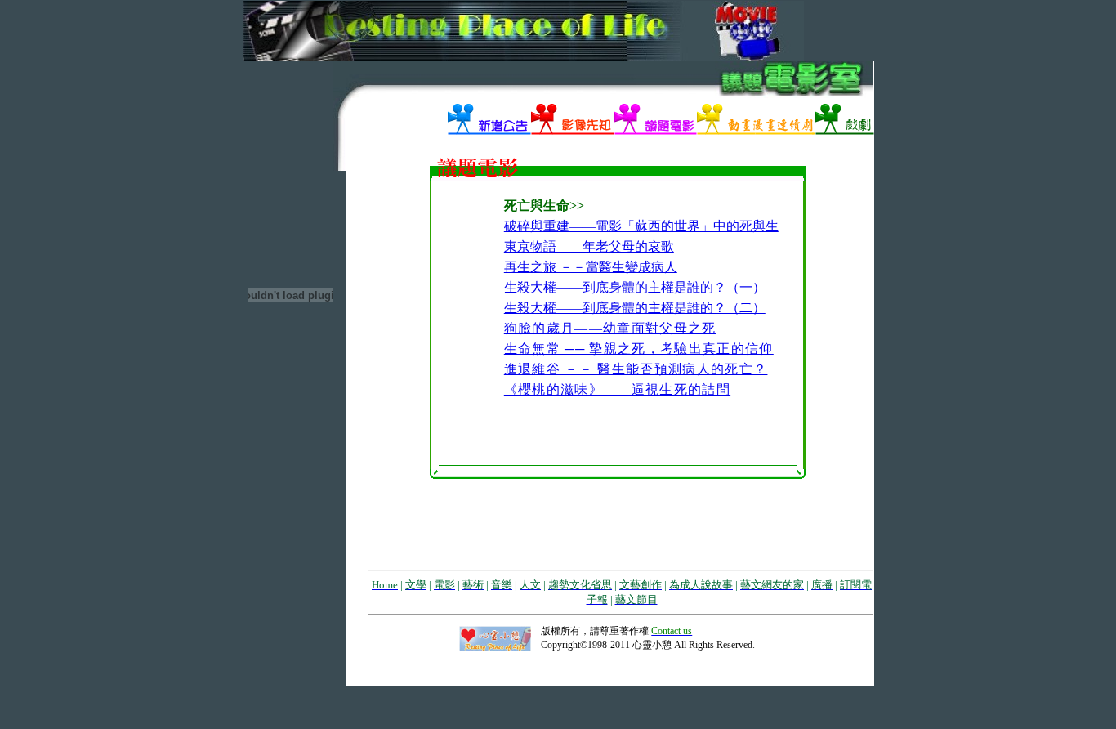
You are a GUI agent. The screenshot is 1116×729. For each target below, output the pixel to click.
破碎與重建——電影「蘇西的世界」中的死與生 (641, 226)
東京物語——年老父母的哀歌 (589, 246)
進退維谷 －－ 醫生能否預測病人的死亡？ (636, 369)
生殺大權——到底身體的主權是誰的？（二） (635, 308)
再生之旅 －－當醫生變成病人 (590, 267)
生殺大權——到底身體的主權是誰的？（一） (635, 287)
